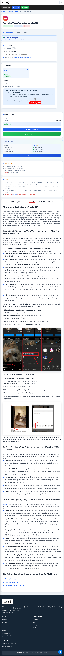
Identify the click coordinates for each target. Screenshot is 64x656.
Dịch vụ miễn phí (13, 11)
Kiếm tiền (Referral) (7, 646)
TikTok (3, 625)
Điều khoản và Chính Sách (9, 643)
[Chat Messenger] (60, 652)
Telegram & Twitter (7, 633)
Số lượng (5, 80)
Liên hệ (35, 625)
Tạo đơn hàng (8, 32)
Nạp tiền (26, 7)
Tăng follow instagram (12, 579)
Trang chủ (5, 11)
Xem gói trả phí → (32, 155)
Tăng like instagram (11, 582)
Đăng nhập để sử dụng (33, 134)
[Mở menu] (61, 2)
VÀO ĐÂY (14, 194)
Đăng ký (17, 7)
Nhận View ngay (33, 129)
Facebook (4, 619)
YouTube (4, 627)
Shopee (4, 630)
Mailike (5, 504)
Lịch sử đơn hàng (23, 32)
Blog (34, 622)
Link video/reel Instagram (9, 51)
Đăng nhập (7, 7)
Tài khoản (35, 627)
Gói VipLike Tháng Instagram (14, 585)
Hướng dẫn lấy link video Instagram (23, 57)
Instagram (4, 622)
